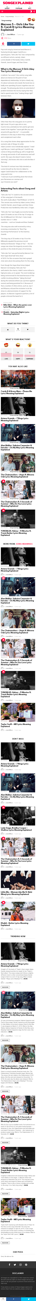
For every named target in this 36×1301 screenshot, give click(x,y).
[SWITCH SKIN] (31, 11)
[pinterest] (26, 1264)
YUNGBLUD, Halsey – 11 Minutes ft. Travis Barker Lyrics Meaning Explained (16, 533)
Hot (29, 8)
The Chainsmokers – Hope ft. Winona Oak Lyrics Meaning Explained (17, 475)
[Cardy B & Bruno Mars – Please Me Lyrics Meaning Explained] (18, 379)
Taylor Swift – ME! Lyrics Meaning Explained (16, 725)
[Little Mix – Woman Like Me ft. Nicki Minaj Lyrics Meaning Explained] (18, 880)
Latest (7, 8)
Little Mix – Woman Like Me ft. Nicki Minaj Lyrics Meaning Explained (16, 893)
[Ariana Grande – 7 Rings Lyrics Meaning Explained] (18, 406)
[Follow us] (34, 11)
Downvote (28, 329)
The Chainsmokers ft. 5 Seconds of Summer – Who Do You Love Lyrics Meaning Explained (16, 503)
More (26, 979)
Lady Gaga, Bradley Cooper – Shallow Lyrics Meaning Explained (16, 829)
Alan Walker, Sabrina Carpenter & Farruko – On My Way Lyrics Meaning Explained (17, 447)
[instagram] (20, 1264)
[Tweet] (28, 1299)
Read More (5, 987)
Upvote (8, 329)
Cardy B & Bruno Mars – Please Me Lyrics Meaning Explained (16, 392)
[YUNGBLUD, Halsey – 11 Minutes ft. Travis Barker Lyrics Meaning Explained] (18, 519)
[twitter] (15, 1264)
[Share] (13, 1299)
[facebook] (9, 1264)
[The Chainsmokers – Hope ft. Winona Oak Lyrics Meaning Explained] (18, 462)
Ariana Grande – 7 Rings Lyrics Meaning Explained (14, 419)
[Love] (29, 19)
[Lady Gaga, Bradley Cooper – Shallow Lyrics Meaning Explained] (18, 816)
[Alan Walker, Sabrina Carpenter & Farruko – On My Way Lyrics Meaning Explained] (18, 433)
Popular (19, 8)
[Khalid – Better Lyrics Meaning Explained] (18, 911)
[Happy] (33, 19)
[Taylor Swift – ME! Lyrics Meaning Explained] (18, 712)
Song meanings (14, 388)
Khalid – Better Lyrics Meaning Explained (14, 924)
